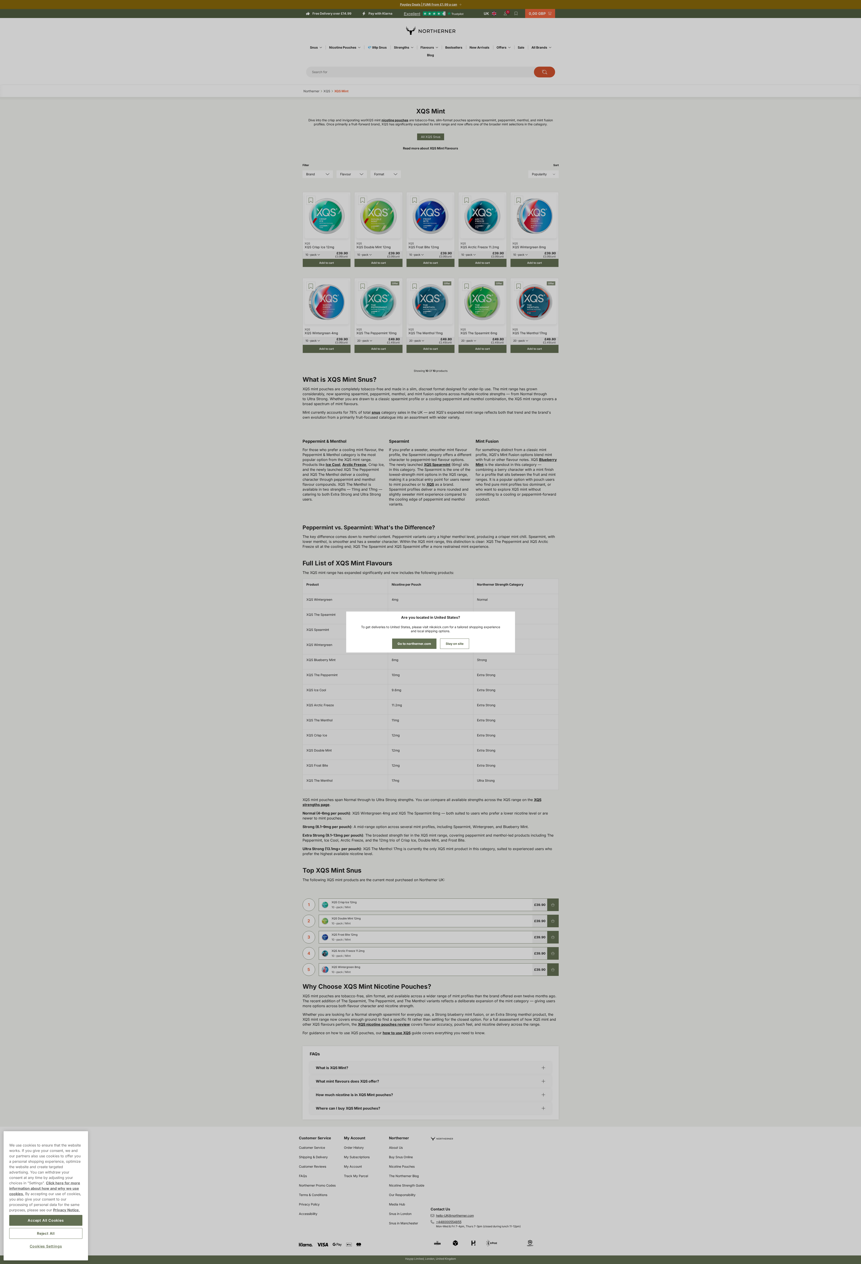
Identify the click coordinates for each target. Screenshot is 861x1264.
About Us (396, 1147)
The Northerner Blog (404, 1176)
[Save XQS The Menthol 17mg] (518, 286)
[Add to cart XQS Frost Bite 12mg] (552, 937)
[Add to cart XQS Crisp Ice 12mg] (552, 905)
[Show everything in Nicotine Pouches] (359, 47)
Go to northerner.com (414, 644)
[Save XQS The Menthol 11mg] (414, 286)
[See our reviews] (433, 13)
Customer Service (315, 1138)
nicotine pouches (395, 120)
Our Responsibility (402, 1195)
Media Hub (397, 1204)
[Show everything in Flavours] (437, 47)
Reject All (46, 1233)
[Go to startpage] (430, 30)
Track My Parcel (356, 1176)
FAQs (303, 1176)
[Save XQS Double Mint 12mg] (362, 200)
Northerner (399, 1138)
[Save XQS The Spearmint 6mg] (466, 286)
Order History (354, 1147)
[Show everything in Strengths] (412, 47)
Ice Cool (333, 464)
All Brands (539, 47)
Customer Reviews (312, 1166)
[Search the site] (544, 72)
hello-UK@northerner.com (455, 1215)
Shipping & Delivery (313, 1157)
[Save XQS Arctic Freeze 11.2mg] (466, 200)
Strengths (401, 47)
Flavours (427, 47)
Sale (521, 47)
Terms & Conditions (313, 1195)
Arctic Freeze (354, 464)
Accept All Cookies (46, 1220)
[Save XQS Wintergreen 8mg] (518, 200)
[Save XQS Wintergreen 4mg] (310, 286)
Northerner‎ (311, 91)
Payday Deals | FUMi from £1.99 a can (428, 4)
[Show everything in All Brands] (550, 47)
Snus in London (400, 1214)
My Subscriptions (357, 1157)
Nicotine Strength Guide (406, 1185)
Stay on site (454, 644)
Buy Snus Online (401, 1157)
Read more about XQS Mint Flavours (430, 148)
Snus (314, 47)
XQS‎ (326, 91)
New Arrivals (479, 47)
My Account (354, 1138)
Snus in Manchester (403, 1223)
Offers (501, 47)
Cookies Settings (46, 1246)
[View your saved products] (516, 13)
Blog (430, 55)
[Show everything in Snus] (321, 47)
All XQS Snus (430, 137)
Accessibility (308, 1214)
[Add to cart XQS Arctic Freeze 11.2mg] (552, 953)
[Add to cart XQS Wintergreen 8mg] (552, 970)
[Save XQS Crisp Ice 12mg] (310, 200)
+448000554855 (448, 1222)
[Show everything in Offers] (509, 47)
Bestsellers (453, 47)
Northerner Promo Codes (317, 1185)
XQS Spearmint (437, 464)
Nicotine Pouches (342, 47)
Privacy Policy (309, 1204)
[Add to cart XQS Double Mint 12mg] (552, 921)
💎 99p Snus (377, 47)
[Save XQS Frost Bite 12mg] (414, 200)
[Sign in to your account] (505, 13)
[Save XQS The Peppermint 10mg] (362, 286)
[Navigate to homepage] (496, 1137)
